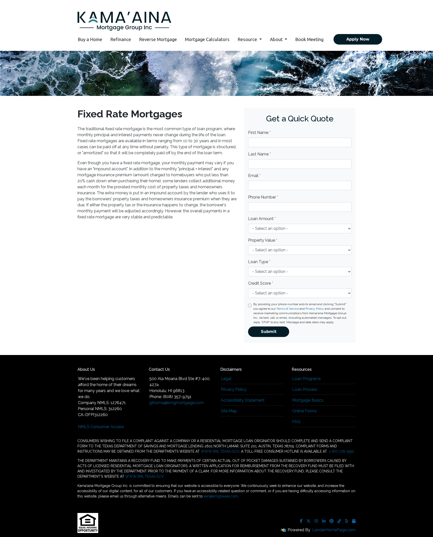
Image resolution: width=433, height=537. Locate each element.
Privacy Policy (314, 308)
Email (254, 175)
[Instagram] (316, 521)
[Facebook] (301, 521)
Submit (268, 331)
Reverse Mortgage (158, 39)
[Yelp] (346, 521)
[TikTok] (339, 521)
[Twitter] (308, 521)
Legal (226, 378)
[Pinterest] (332, 521)
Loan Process (304, 389)
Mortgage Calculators (207, 39)
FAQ (296, 421)
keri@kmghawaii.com (221, 496)
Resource (248, 39)
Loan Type (259, 261)
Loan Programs (306, 378)
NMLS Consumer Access (101, 426)
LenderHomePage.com (334, 529)
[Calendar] (354, 521)
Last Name (259, 154)
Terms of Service (287, 308)
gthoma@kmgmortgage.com (176, 402)
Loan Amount (262, 218)
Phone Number (263, 197)
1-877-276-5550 (341, 451)
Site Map (229, 411)
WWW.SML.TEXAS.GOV (220, 451)
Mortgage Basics (307, 400)
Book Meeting (309, 39)
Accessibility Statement (243, 400)
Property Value (262, 240)
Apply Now (357, 39)
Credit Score (260, 283)
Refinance (120, 39)
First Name (259, 132)
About (277, 39)
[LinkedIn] (324, 521)
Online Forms (304, 411)
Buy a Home (90, 39)
